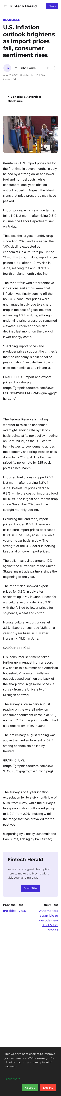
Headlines (11, 20)
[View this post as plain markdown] (49, 68)
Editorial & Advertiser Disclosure (24, 99)
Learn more (12, 1079)
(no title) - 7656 (14, 911)
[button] (5, 6)
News (52, 6)
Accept (30, 1087)
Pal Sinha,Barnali (25, 68)
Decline (48, 1087)
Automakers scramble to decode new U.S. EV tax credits (48, 920)
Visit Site (30, 888)
